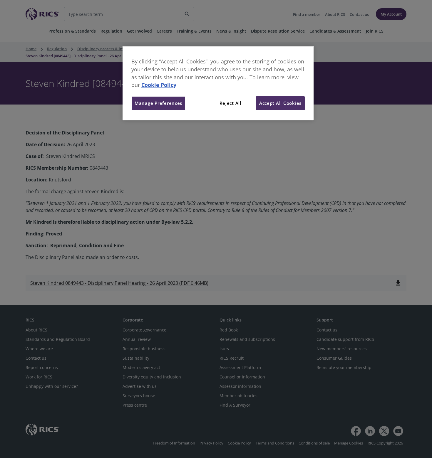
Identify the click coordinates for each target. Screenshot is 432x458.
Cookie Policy (158, 84)
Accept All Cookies (280, 103)
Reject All (230, 103)
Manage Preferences (158, 103)
